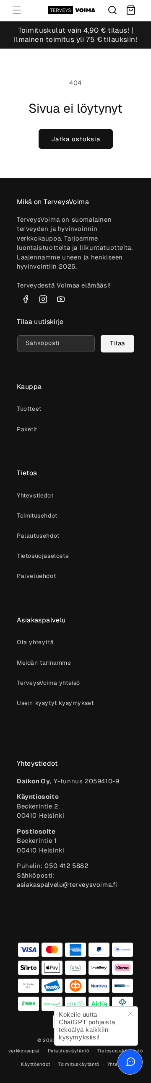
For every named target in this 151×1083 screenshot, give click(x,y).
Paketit (27, 429)
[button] (17, 10)
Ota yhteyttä (35, 642)
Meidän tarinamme (44, 662)
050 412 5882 (66, 866)
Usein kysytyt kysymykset (55, 703)
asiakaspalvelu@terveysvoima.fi (67, 885)
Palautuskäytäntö (68, 1051)
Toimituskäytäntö (78, 1064)
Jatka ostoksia (75, 139)
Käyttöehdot (35, 1064)
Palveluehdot (36, 576)
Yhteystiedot (35, 495)
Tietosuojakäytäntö (120, 1051)
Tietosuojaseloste (43, 556)
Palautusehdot (38, 535)
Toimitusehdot (37, 515)
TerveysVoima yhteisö (48, 683)
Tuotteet (29, 408)
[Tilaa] (117, 343)
